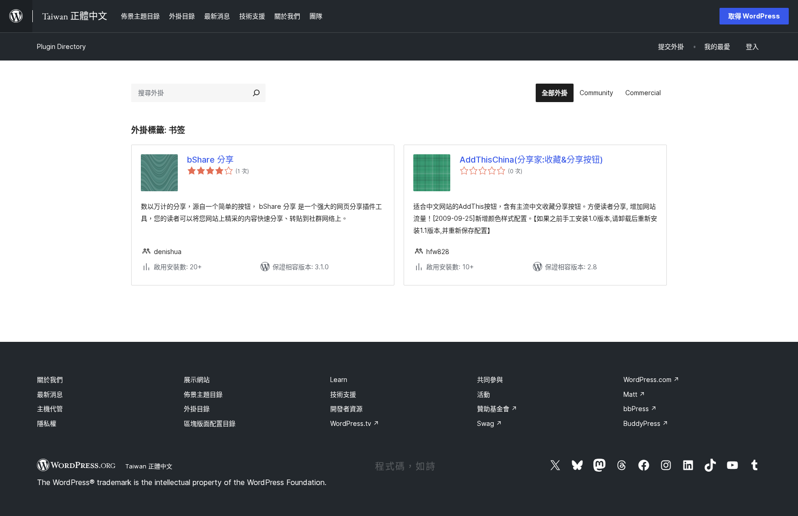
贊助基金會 (497, 409)
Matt (634, 394)
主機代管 (50, 409)
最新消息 (50, 394)
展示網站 (197, 379)
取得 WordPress (754, 16)
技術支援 (343, 394)
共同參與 (490, 379)
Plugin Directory (61, 46)
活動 (483, 394)
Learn (338, 379)
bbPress (640, 409)
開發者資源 (346, 409)
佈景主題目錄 (203, 394)
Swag (489, 423)
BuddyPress (645, 423)
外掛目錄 (197, 409)
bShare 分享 (210, 159)
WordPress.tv (354, 423)
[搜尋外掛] (256, 93)
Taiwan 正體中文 (148, 466)
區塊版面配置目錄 (210, 423)
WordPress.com (651, 379)
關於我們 (50, 379)
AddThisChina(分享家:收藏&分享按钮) (531, 159)
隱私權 (46, 423)
